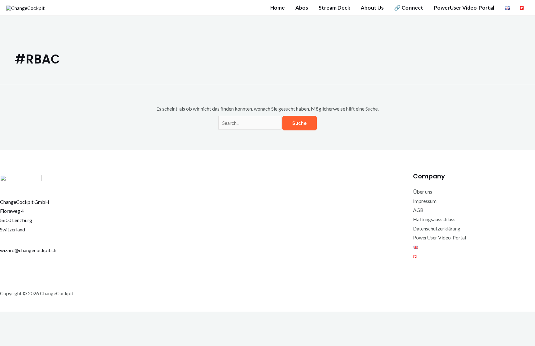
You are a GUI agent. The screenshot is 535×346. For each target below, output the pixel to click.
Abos (301, 8)
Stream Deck (334, 8)
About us (372, 8)
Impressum (425, 201)
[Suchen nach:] (250, 123)
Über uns (422, 192)
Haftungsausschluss (434, 219)
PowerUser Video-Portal (464, 8)
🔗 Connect (408, 8)
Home (277, 8)
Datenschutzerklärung (436, 228)
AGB (418, 210)
